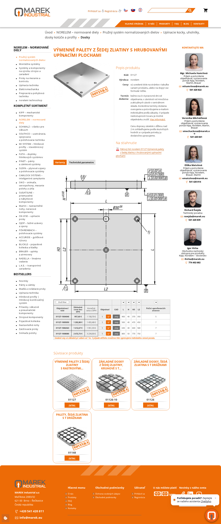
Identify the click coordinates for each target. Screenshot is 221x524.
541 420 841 (196, 136)
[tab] (61, 163)
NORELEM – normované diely (77, 32)
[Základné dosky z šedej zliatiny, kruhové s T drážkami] (111, 383)
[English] (140, 10)
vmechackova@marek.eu (196, 132)
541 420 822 (195, 89)
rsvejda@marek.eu (194, 216)
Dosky (85, 37)
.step (116, 316)
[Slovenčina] (132, 10)
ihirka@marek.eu (194, 259)
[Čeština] (125, 10)
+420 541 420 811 (32, 511)
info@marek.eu (31, 518)
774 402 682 (194, 262)
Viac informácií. (157, 119)
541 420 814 (195, 181)
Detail (72, 405)
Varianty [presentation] (60, 162)
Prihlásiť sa (94, 11)
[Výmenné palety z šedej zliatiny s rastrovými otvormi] (72, 383)
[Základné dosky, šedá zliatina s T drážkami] (151, 383)
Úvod (48, 32)
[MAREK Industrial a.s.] (29, 12)
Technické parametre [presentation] (81, 162)
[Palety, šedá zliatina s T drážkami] (72, 436)
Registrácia (111, 11)
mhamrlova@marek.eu (195, 86)
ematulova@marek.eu (195, 178)
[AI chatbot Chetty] (212, 515)
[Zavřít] (215, 498)
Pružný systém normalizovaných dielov (131, 32)
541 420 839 (194, 219)
